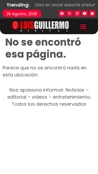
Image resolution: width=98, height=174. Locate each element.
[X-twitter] (69, 13)
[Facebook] (62, 13)
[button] (83, 26)
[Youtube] (85, 13)
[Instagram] (77, 13)
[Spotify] (92, 13)
